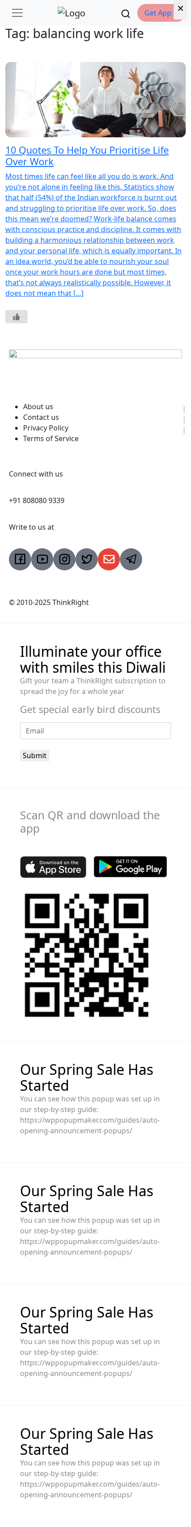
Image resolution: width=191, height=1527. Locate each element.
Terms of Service (51, 438)
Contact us (41, 417)
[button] (161, 13)
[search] (125, 13)
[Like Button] (16, 316)
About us (38, 406)
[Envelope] (109, 559)
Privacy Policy (45, 428)
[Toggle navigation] (17, 12)
